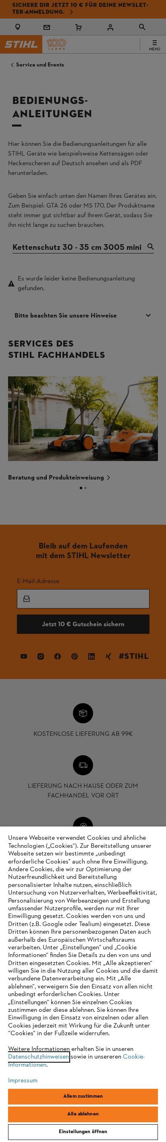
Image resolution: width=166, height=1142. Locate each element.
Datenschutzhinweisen (38, 1057)
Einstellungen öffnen (83, 1132)
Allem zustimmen (83, 1096)
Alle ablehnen (83, 1114)
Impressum (22, 1080)
